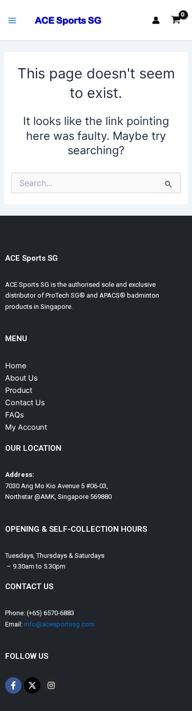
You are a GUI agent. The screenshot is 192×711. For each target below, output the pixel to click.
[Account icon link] (156, 20)
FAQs (14, 415)
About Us (21, 378)
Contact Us (25, 402)
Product (18, 390)
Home (15, 365)
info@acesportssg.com (59, 624)
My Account (26, 427)
